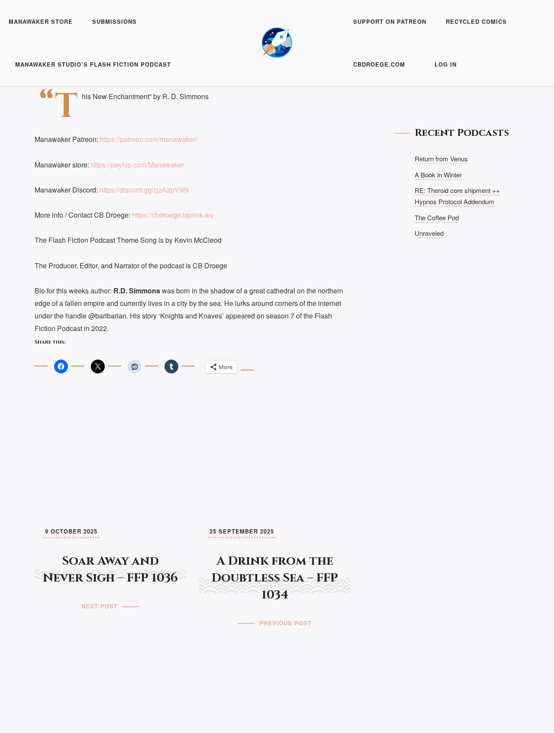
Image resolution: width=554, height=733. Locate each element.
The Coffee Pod (437, 217)
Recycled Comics (476, 21)
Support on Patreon (389, 21)
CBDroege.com (379, 64)
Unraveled (429, 233)
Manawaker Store (41, 21)
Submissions (114, 21)
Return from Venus (441, 158)
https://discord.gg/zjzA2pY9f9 (144, 190)
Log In (446, 64)
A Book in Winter (438, 174)
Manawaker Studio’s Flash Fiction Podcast (93, 64)
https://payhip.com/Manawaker (137, 165)
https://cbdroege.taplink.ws (172, 215)
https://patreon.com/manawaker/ (148, 139)
